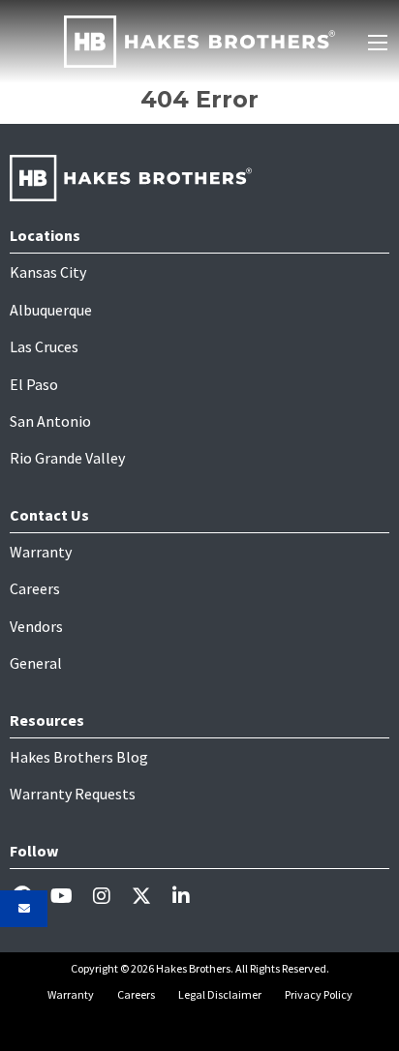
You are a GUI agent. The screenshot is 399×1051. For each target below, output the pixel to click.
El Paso (34, 384)
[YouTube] (69, 895)
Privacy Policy (319, 994)
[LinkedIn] (188, 895)
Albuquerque (51, 309)
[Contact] (23, 908)
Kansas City (48, 272)
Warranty (41, 551)
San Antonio (50, 421)
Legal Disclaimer (219, 994)
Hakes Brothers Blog (79, 756)
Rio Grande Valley (67, 457)
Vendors (36, 626)
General (36, 663)
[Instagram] (109, 895)
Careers (35, 588)
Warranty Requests (73, 793)
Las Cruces (44, 346)
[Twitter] (149, 895)
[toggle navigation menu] (377, 42)
